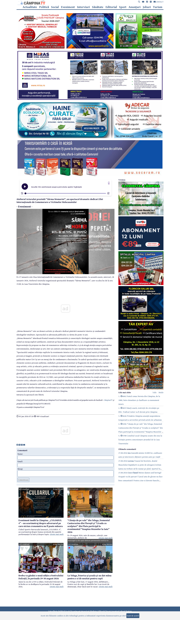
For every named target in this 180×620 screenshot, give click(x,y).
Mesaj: (20, 468)
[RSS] (151, 2)
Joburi (147, 7)
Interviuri (83, 7)
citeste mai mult (57, 534)
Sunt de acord (133, 615)
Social (55, 7)
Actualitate (30, 7)
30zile (160, 392)
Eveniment (68, 7)
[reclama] (41, 47)
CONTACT (159, 1)
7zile (154, 392)
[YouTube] (143, 2)
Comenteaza (23, 479)
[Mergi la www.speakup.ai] (109, 183)
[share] (17, 444)
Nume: (20, 453)
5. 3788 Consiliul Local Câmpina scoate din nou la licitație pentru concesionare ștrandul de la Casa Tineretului (140, 439)
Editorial (111, 7)
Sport (122, 7)
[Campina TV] (90, 2)
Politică (44, 7)
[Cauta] (139, 2)
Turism (157, 7)
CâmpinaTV (108, 400)
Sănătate (97, 7)
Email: (20, 461)
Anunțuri (135, 7)
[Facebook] (147, 2)
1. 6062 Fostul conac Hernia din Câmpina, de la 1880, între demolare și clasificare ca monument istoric (139, 400)
